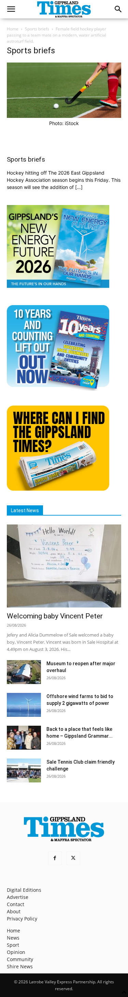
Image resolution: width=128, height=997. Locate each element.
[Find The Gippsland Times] (58, 489)
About (13, 911)
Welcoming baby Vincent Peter (55, 616)
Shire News (20, 966)
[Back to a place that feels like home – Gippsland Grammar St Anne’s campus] (24, 738)
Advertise (17, 897)
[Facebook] (55, 858)
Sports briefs (37, 29)
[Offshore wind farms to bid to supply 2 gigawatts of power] (24, 705)
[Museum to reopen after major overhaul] (24, 672)
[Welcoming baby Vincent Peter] (64, 565)
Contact (15, 904)
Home (12, 29)
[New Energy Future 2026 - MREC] (58, 288)
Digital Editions (24, 890)
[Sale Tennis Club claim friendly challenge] (24, 770)
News (13, 937)
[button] (11, 9)
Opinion (16, 952)
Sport (13, 945)
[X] (73, 858)
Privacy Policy (22, 918)
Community (20, 959)
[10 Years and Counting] (58, 389)
